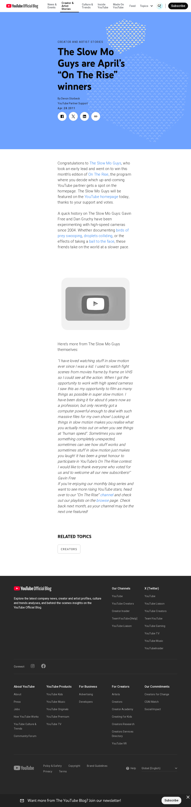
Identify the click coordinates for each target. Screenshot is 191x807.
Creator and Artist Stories (80, 41)
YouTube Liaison (122, 625)
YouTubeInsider (154, 648)
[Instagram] (32, 666)
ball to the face (101, 241)
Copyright (74, 765)
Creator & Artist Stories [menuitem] (68, 5)
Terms (63, 771)
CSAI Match (152, 701)
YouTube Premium (57, 716)
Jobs (17, 709)
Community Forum (25, 736)
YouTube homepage (101, 196)
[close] (188, 797)
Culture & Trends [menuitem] (87, 6)
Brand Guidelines (97, 765)
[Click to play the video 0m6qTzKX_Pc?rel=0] (95, 304)
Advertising (86, 694)
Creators (69, 549)
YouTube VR (119, 743)
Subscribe (178, 6)
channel (106, 495)
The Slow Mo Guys (105, 163)
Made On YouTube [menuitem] (118, 6)
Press (17, 701)
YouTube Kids (54, 694)
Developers (86, 701)
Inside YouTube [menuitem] (103, 6)
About (17, 694)
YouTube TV (152, 633)
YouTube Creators (123, 603)
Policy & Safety (52, 765)
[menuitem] (132, 6)
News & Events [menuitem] (52, 6)
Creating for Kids (122, 716)
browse (102, 500)
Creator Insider (121, 611)
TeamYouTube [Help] (124, 618)
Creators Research (123, 724)
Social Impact (153, 709)
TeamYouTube (153, 618)
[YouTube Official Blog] (22, 6)
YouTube (117, 596)
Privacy (47, 771)
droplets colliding (98, 236)
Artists (116, 694)
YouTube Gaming (155, 625)
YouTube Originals (57, 709)
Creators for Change (157, 694)
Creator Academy (122, 709)
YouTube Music (154, 640)
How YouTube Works (26, 716)
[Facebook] (43, 666)
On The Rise (98, 174)
